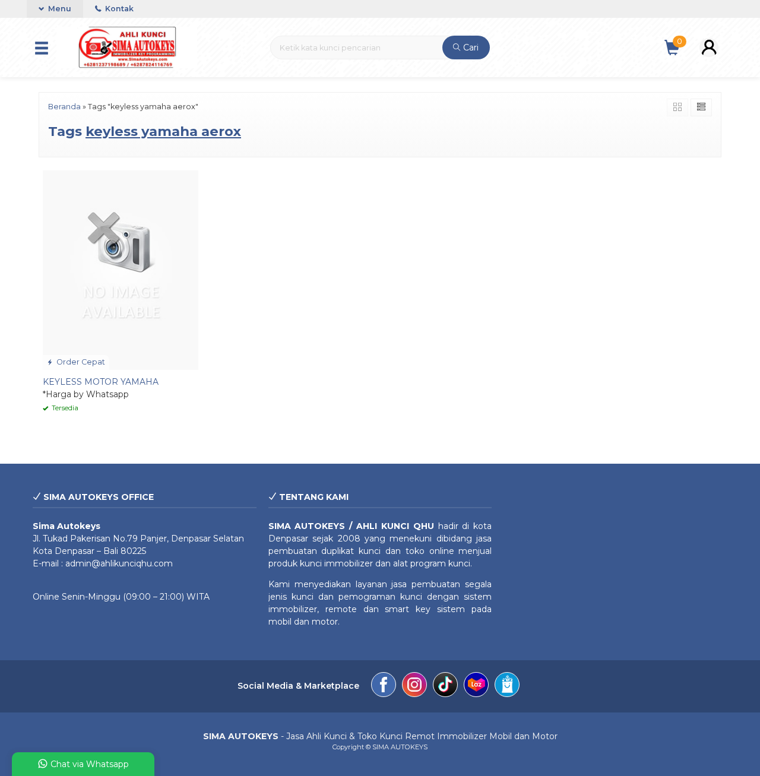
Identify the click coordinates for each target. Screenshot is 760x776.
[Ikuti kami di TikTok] (445, 686)
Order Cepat (80, 361)
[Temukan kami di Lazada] (476, 686)
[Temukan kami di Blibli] (507, 686)
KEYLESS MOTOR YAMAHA (101, 381)
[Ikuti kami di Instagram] (414, 686)
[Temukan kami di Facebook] (383, 686)
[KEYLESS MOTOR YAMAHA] (120, 269)
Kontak (118, 8)
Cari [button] (470, 47)
